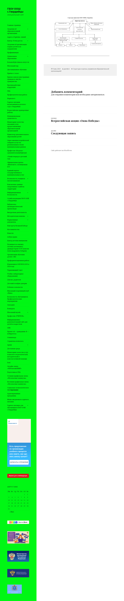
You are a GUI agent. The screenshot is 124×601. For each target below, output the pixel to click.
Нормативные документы (12, 221)
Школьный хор (12, 66)
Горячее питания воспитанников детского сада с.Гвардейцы (16, 104)
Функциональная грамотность (13, 117)
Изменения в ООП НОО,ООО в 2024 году (18, 265)
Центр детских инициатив (17, 241)
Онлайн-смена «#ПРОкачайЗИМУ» (14, 367)
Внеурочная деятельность (17, 212)
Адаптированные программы (13, 395)
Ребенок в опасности (15, 287)
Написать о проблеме (19, 462)
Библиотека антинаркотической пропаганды (14, 206)
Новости (10, 233)
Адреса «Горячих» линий (16, 37)
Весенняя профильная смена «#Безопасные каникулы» (18, 383)
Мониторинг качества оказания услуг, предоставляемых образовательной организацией (15, 126)
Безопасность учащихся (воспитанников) (16, 180)
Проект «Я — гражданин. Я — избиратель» (18, 333)
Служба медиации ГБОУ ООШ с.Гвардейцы (18, 199)
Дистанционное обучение (17, 70)
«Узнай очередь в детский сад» (17, 158)
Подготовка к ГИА (14, 372)
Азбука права (12, 237)
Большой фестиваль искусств (18, 62)
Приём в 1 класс (13, 73)
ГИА (8, 91)
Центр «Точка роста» (15, 41)
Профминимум (13, 53)
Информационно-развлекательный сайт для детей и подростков (17, 322)
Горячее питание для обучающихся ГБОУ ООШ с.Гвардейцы (16, 407)
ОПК (8, 328)
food (8, 363)
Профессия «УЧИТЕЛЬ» (15, 316)
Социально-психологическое (18, 389)
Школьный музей (13, 312)
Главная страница (14, 25)
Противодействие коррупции (14, 86)
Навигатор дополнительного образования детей (18, 135)
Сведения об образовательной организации (13, 31)
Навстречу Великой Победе (17, 226)
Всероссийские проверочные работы (18, 111)
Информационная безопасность (14, 194)
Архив (9, 345)
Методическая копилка (16, 216)
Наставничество (13, 229)
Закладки (11, 305)
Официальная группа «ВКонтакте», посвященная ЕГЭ (17, 164)
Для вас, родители (14, 280)
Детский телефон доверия (17, 283)
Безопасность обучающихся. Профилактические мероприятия (17, 299)
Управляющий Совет (15, 270)
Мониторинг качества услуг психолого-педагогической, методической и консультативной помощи (17, 355)
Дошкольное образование (12, 57)
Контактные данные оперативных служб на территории (15, 186)
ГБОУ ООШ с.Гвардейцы (15, 10)
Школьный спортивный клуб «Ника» (18, 292)
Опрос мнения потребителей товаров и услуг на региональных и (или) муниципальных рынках (18, 143)
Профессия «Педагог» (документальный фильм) (17, 152)
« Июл (12, 512)
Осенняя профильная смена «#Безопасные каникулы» (17, 377)
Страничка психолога (15, 341)
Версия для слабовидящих (18, 475)
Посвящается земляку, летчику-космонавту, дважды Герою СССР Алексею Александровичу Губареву (18, 247)
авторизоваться (97, 94)
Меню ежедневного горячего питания (18, 400)
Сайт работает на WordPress (61, 150)
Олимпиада (11, 337)
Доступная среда (13, 349)
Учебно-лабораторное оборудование (15, 275)
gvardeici (67, 69)
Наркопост (11, 98)
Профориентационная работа (18, 260)
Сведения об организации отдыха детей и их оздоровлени (17, 46)
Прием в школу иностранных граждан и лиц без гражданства (18, 79)
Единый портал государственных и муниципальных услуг (15, 172)
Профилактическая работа (17, 95)
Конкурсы (11, 309)
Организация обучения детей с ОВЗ (16, 256)
